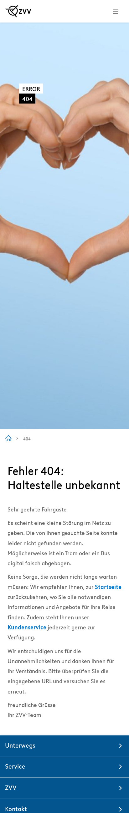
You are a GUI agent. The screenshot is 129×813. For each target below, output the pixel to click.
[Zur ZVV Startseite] (18, 11)
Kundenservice (27, 627)
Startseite (108, 587)
